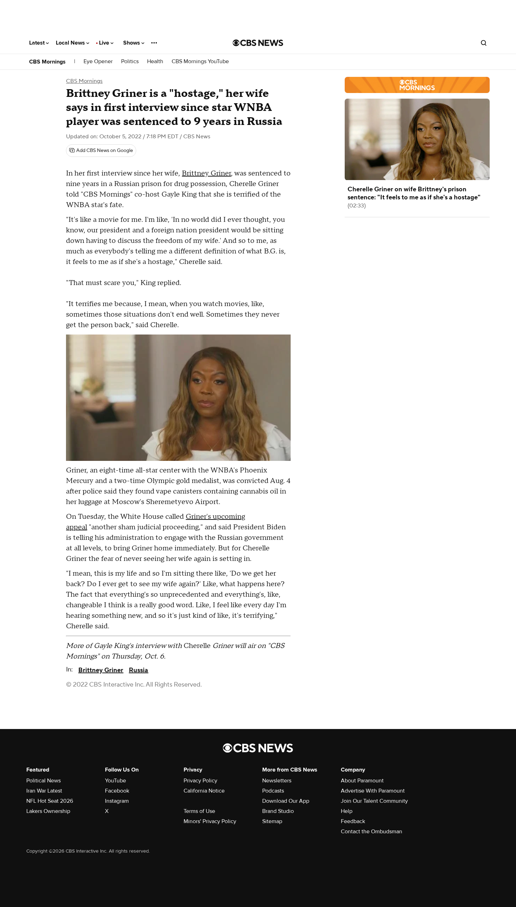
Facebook (117, 791)
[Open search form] (484, 43)
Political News (43, 780)
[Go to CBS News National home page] (258, 42)
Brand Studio (278, 811)
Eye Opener (98, 61)
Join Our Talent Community (374, 801)
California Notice (204, 791)
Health (155, 61)
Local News (71, 43)
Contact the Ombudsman (371, 831)
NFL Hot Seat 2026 (49, 801)
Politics (130, 61)
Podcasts (273, 791)
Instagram (117, 801)
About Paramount (362, 780)
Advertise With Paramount (373, 791)
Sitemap (272, 821)
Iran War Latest (44, 791)
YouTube (115, 780)
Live (105, 42)
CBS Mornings (47, 61)
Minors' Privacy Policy (210, 821)
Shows (132, 43)
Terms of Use (199, 811)
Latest (37, 43)
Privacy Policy (200, 780)
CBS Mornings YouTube (200, 61)
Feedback (353, 821)
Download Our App (285, 801)
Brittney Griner (206, 173)
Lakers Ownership (48, 811)
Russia (138, 670)
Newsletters (276, 780)
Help (346, 811)
